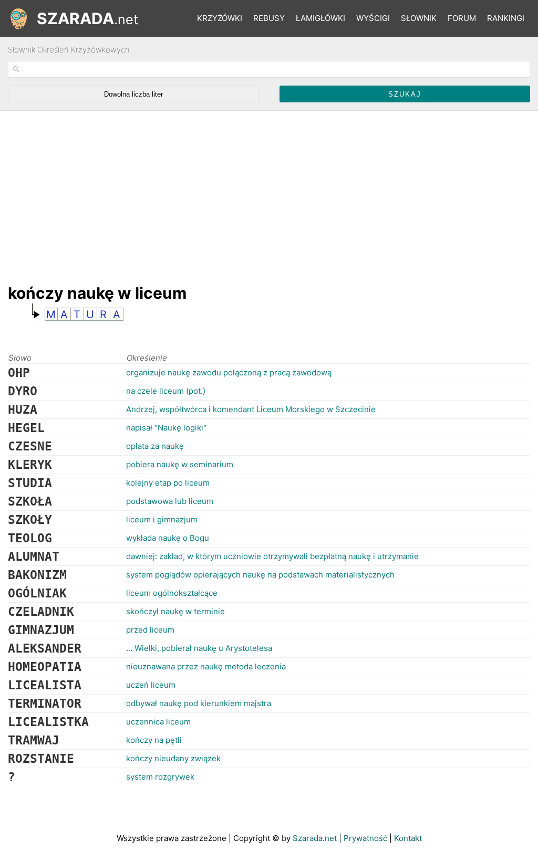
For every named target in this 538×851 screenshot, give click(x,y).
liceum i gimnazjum (162, 519)
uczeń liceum (150, 685)
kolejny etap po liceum (168, 483)
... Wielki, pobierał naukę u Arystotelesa (199, 648)
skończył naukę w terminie (175, 611)
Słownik (419, 18)
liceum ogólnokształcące (172, 593)
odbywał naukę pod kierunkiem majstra (198, 703)
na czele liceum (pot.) (165, 391)
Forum (462, 18)
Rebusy (269, 18)
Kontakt (408, 838)
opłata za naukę (155, 446)
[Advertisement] (199, 192)
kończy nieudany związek (173, 758)
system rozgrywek (160, 777)
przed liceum (150, 630)
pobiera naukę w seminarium (179, 464)
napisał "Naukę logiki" (166, 428)
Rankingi (505, 18)
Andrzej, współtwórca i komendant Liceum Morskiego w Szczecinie (251, 409)
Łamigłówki (320, 18)
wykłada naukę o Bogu (167, 538)
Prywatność (365, 838)
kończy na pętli (154, 740)
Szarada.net (315, 838)
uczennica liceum (158, 722)
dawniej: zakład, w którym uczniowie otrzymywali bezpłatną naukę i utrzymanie (272, 556)
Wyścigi (373, 18)
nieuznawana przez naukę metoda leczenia (206, 666)
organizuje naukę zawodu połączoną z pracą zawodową (229, 372)
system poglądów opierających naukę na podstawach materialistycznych (260, 575)
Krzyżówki (219, 18)
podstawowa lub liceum (169, 501)
